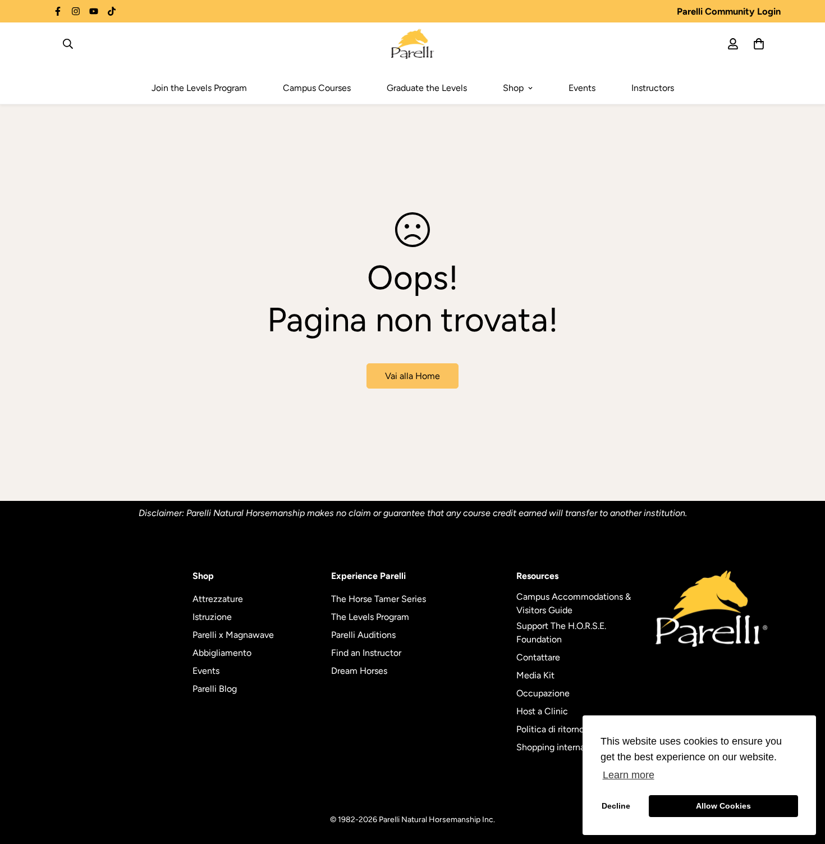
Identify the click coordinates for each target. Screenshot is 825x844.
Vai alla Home (412, 376)
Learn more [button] (628, 775)
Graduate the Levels (427, 88)
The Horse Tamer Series (378, 599)
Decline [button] (616, 805)
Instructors (652, 88)
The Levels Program (370, 617)
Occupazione (543, 693)
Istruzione (212, 617)
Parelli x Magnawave (233, 634)
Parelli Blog (214, 688)
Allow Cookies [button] (723, 805)
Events (582, 88)
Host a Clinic (542, 711)
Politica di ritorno (550, 729)
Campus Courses (317, 88)
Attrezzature (217, 599)
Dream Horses (359, 670)
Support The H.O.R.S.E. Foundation (561, 633)
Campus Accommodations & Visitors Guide (573, 603)
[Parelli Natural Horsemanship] (413, 43)
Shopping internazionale (564, 747)
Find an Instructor (366, 652)
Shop (513, 88)
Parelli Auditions (363, 634)
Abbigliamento (221, 652)
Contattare (538, 657)
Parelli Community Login (729, 11)
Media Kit (535, 675)
